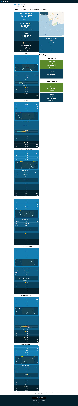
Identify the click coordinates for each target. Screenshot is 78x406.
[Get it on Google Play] (42, 398)
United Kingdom (16, 4)
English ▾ (39, 402)
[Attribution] (63, 35)
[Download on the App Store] (35, 398)
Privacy (37, 400)
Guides (34, 400)
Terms (40, 400)
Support (43, 400)
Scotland (20, 4)
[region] (51, 24)
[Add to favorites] (25, 6)
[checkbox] (44, 13)
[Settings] (76, 1)
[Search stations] (74, 1)
